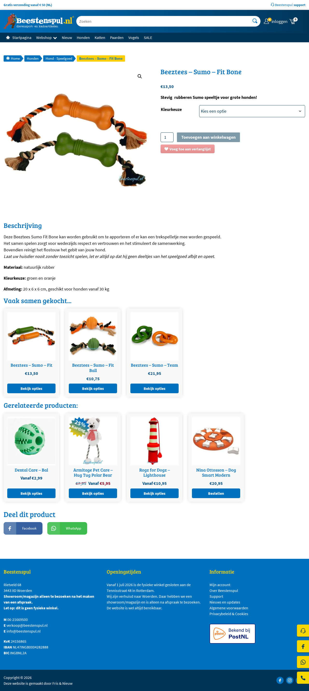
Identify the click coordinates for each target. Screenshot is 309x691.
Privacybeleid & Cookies (229, 613)
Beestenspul (289, 5)
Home (15, 58)
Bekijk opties (31, 388)
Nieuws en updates (225, 602)
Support (216, 596)
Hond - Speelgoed (59, 58)
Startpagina (21, 37)
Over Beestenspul (224, 590)
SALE (148, 37)
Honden (83, 37)
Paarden (117, 37)
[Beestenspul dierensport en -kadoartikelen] (39, 21)
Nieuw (67, 37)
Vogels (133, 37)
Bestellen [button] (216, 493)
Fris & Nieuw (62, 683)
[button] (296, 21)
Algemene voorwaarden (229, 607)
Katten (100, 37)
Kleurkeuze (171, 109)
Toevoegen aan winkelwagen (208, 137)
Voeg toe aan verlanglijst (190, 148)
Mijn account (220, 584)
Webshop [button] (44, 37)
